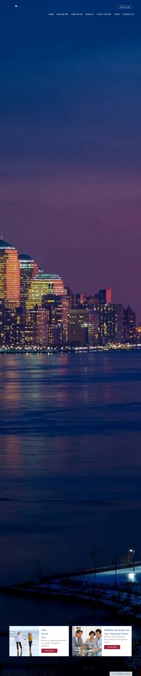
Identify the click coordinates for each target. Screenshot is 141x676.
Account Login (125, 7)
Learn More (49, 651)
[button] (62, 14)
